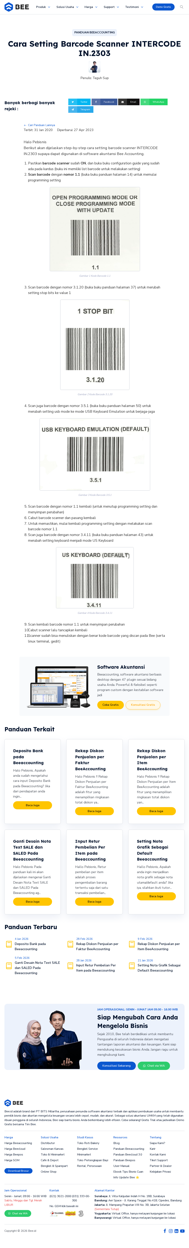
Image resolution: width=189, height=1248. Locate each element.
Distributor (48, 1143)
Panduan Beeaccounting (128, 1149)
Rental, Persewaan (89, 1166)
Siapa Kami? (157, 1143)
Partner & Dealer (161, 1166)
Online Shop (48, 1172)
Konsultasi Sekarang (116, 1066)
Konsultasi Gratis (143, 705)
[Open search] (182, 7)
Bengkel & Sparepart (54, 1166)
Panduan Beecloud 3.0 (127, 1155)
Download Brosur (18, 1171)
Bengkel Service (87, 1149)
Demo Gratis (163, 7)
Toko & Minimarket (53, 1155)
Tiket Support (159, 1160)
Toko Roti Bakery (88, 1143)
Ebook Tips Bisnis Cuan (128, 1172)
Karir (152, 1149)
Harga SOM (11, 1160)
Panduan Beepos (124, 1160)
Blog (116, 1143)
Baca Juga (32, 805)
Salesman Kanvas (52, 1149)
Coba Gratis (110, 705)
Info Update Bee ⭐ (126, 1177)
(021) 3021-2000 (60, 1196)
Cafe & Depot (50, 1160)
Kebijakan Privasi (160, 1172)
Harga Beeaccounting (18, 1143)
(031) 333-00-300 (81, 1198)
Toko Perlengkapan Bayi (92, 1160)
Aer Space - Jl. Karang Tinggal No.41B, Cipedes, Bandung (138, 1200)
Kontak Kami (158, 1155)
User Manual (121, 1166)
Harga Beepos (13, 1155)
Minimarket (84, 1155)
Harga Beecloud (14, 1149)
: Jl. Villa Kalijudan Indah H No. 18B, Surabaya (129, 1196)
